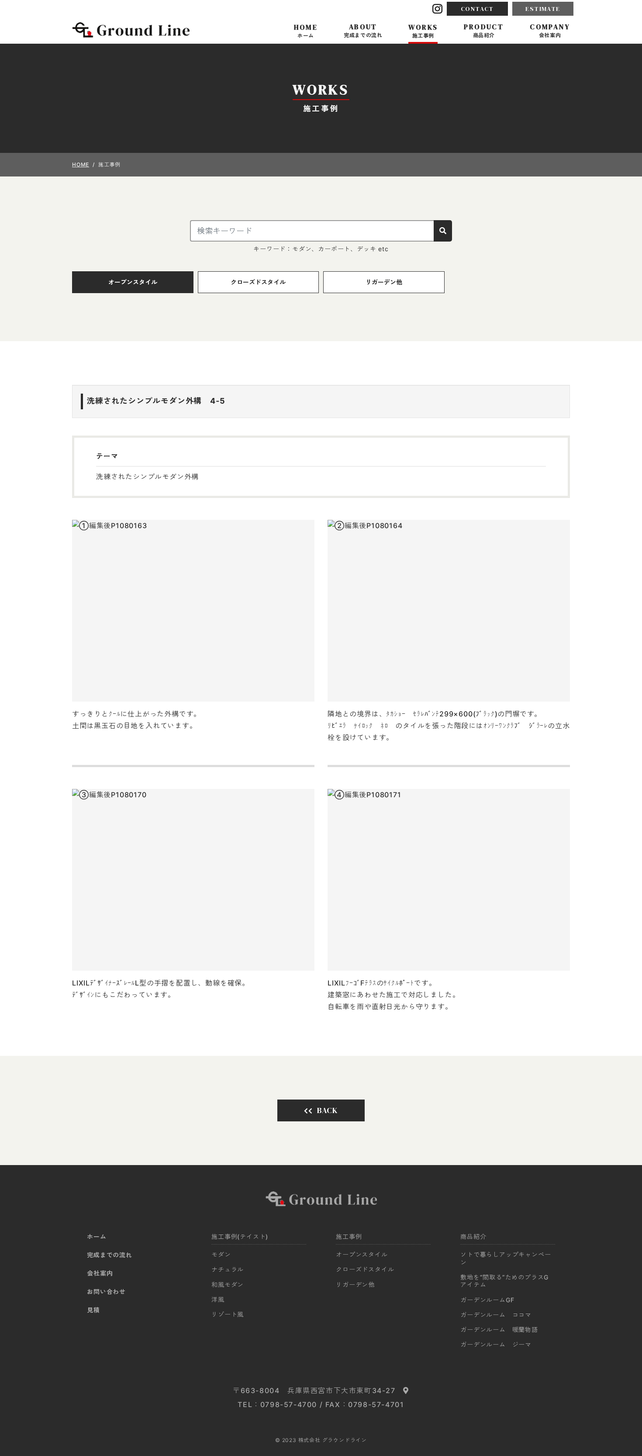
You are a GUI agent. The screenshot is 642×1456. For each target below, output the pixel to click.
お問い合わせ (106, 1291)
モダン (221, 1254)
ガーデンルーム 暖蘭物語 (499, 1329)
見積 (93, 1310)
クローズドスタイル (258, 282)
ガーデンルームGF (490, 1300)
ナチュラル (227, 1269)
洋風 (217, 1299)
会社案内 (100, 1273)
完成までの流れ (109, 1255)
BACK (327, 1110)
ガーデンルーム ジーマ (496, 1344)
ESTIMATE (542, 8)
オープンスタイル (132, 282)
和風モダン (227, 1284)
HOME (80, 164)
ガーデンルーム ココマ (496, 1314)
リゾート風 (227, 1314)
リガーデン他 (384, 282)
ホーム (96, 1236)
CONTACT (477, 8)
